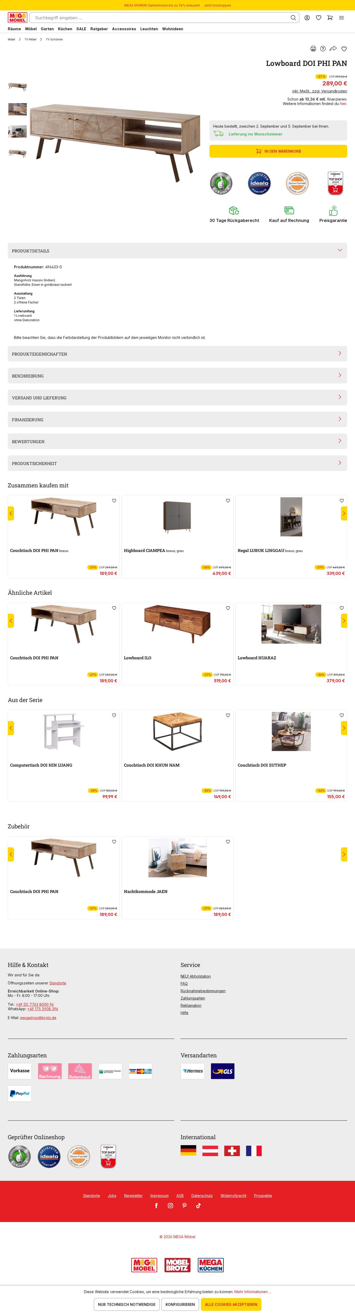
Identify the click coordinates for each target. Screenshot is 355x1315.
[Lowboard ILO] (177, 624)
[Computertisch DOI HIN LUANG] (63, 731)
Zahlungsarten (193, 998)
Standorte (57, 983)
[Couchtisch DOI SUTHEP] (291, 731)
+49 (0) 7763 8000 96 (35, 1004)
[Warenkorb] (330, 17)
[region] (105, 143)
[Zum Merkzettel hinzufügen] (344, 49)
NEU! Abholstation (196, 976)
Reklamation (191, 1005)
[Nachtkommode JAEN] (177, 857)
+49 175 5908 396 (42, 1009)
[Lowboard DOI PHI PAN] (115, 143)
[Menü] (341, 17)
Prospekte (263, 1195)
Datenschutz (202, 1195)
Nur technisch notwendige (126, 1304)
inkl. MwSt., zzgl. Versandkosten (319, 91)
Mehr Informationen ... (252, 1291)
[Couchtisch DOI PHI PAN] (63, 516)
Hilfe (184, 1012)
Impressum (159, 1195)
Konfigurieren (180, 1304)
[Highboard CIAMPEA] (177, 516)
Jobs (112, 1195)
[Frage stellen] (323, 49)
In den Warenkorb (283, 151)
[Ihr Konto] (307, 17)
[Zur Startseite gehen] (17, 17)
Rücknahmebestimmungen (203, 991)
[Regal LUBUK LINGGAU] (291, 516)
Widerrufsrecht (233, 1195)
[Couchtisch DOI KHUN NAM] (177, 731)
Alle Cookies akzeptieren (231, 1304)
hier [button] (343, 103)
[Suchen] (293, 18)
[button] (234, 214)
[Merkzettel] (318, 17)
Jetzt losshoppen (217, 5)
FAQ (184, 983)
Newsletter (133, 1195)
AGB (180, 1195)
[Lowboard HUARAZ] (291, 624)
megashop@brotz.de (38, 1017)
